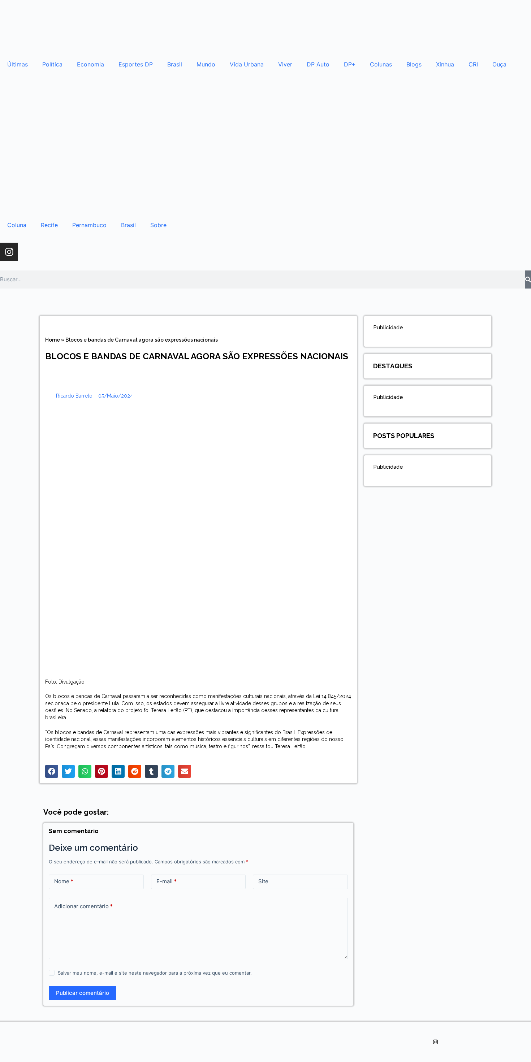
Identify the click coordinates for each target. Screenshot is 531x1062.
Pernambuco (89, 225)
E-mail (166, 881)
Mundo (206, 64)
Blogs (414, 64)
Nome (63, 881)
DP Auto (318, 64)
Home (52, 340)
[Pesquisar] (528, 279)
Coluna (16, 225)
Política (52, 64)
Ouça (499, 64)
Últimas (17, 64)
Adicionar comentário (83, 906)
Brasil (174, 64)
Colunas (381, 64)
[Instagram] (9, 252)
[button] (51, 771)
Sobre (158, 225)
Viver (285, 64)
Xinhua (445, 64)
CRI (473, 64)
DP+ (349, 64)
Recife (49, 225)
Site (263, 881)
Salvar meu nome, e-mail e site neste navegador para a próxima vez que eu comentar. (155, 973)
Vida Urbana (247, 64)
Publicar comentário (82, 992)
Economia (90, 64)
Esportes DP (135, 64)
